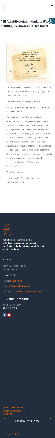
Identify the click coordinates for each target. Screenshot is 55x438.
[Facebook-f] (5, 315)
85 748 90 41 (16, 281)
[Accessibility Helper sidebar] (52, 21)
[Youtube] (9, 315)
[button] (52, 6)
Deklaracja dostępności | (14, 411)
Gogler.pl (16, 434)
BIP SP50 (8, 414)
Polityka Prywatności (13, 408)
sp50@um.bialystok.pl (19, 286)
